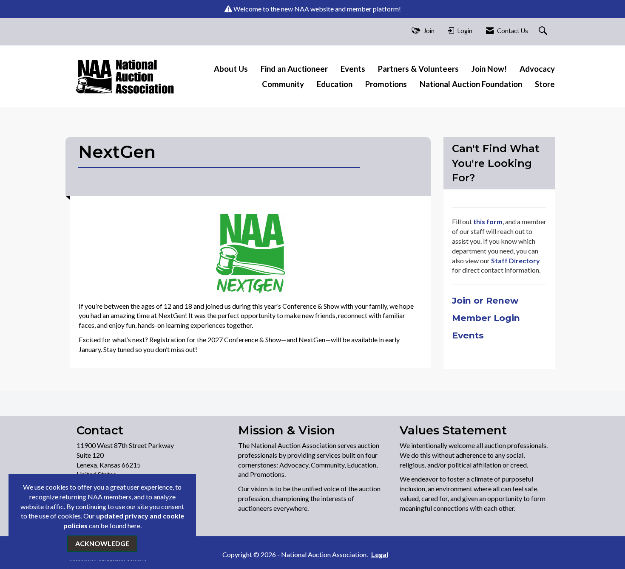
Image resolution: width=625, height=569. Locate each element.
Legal (379, 554)
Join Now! (489, 68)
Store (545, 84)
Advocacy (537, 68)
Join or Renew (486, 300)
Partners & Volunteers (418, 68)
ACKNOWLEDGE (102, 543)
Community (283, 84)
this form (488, 221)
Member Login (486, 318)
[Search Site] (544, 31)
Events (353, 68)
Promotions (386, 84)
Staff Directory (515, 260)
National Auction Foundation (471, 84)
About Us (231, 68)
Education (334, 84)
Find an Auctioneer (294, 68)
